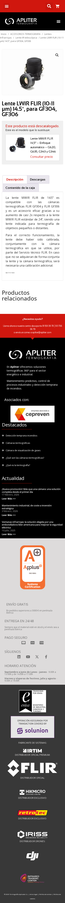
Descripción (14, 179)
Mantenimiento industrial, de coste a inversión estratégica (27, 507)
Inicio (3, 34)
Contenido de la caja (20, 188)
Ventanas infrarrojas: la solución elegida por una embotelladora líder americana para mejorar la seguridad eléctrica (32, 524)
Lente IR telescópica (26, 37)
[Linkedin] (19, 657)
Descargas (37, 179)
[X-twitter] (37, 657)
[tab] (15, 179)
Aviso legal (34, 894)
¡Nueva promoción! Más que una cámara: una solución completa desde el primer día (31, 490)
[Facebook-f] (46, 657)
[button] (7, 6)
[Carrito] (57, 6)
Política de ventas (45, 894)
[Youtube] (28, 657)
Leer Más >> (9, 498)
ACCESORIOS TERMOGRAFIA (25, 34)
